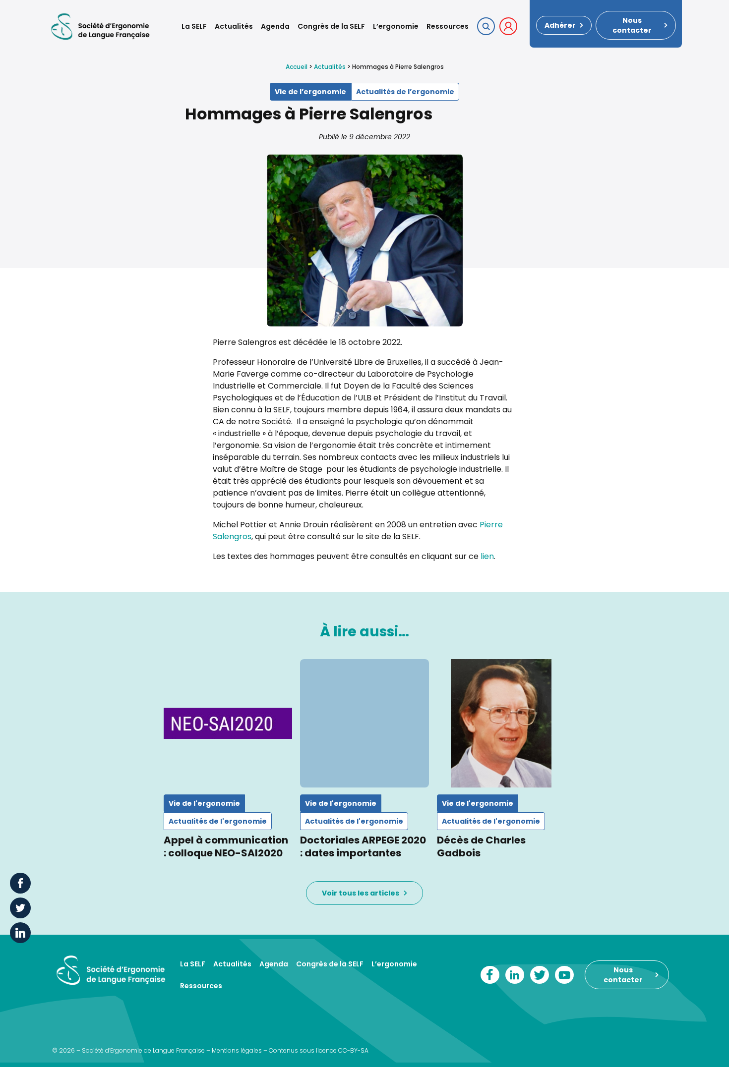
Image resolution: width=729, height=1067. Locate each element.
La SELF (194, 26)
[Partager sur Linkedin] (20, 932)
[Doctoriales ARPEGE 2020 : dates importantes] (364, 723)
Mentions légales (237, 1050)
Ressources (447, 26)
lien (487, 556)
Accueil (296, 66)
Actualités (234, 26)
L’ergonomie (396, 26)
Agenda (275, 26)
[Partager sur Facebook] (20, 883)
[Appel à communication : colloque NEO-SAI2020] (228, 723)
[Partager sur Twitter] (20, 908)
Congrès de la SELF (331, 26)
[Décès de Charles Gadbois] (501, 723)
